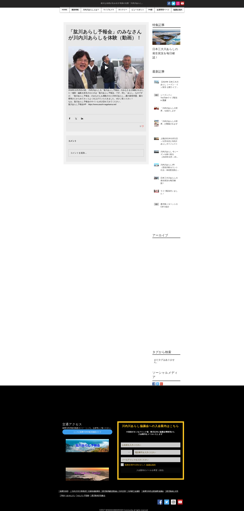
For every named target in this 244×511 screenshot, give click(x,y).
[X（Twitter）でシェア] (76, 118)
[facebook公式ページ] (169, 3)
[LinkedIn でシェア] (82, 118)
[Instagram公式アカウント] (178, 3)
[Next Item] (176, 37)
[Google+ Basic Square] (161, 383)
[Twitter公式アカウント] (166, 502)
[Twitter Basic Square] (157, 383)
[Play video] (106, 67)
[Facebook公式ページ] (159, 502)
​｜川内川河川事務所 (78, 491)
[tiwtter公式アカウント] (173, 3)
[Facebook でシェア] (69, 118)
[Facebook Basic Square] (153, 383)
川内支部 (113, 491)
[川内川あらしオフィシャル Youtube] (182, 3)
